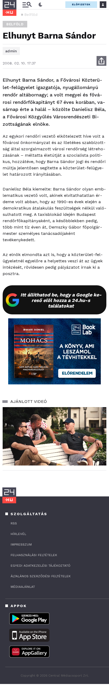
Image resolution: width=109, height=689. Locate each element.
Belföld (31, 14)
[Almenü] (27, 4)
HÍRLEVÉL (18, 534)
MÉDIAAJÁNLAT (23, 587)
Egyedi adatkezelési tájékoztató (40, 565)
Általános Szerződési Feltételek (41, 576)
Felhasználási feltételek (34, 555)
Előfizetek (81, 4)
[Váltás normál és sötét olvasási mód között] (40, 5)
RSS (14, 523)
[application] (54, 436)
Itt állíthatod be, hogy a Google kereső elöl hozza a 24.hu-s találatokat (61, 300)
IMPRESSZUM (21, 544)
